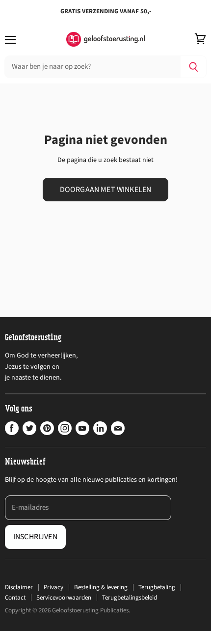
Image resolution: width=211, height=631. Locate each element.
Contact (15, 597)
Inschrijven (35, 536)
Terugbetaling (156, 587)
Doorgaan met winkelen (105, 189)
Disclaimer (19, 587)
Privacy (53, 587)
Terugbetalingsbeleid (129, 597)
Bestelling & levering (101, 587)
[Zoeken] (194, 66)
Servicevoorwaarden (63, 597)
